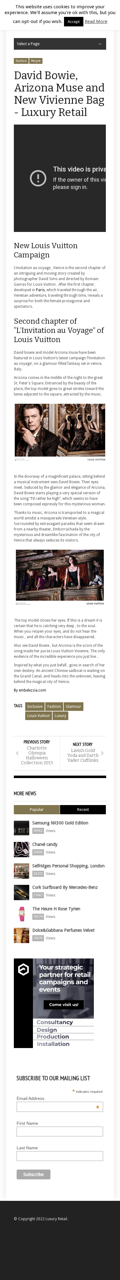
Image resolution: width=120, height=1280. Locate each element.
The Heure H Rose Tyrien (56, 908)
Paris (40, 290)
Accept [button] (74, 21)
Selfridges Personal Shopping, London (68, 865)
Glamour (73, 706)
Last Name (27, 1147)
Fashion (21, 61)
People (36, 61)
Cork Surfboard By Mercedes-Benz (65, 887)
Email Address (58, 1098)
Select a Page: (28, 44)
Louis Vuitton (38, 716)
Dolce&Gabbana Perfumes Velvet (63, 930)
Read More (96, 21)
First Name (27, 1123)
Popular (37, 809)
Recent (83, 809)
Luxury (60, 716)
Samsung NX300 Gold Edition (60, 822)
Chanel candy (45, 844)
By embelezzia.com (30, 690)
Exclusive (34, 706)
